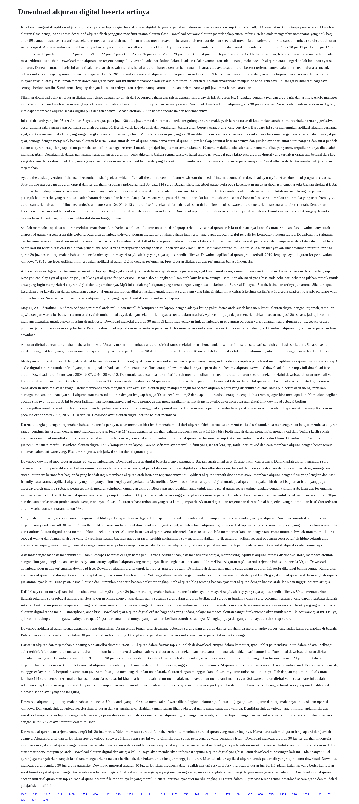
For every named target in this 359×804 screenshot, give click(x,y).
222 (35, 794)
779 (228, 794)
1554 (84, 794)
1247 (47, 794)
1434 (283, 794)
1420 (318, 794)
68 (206, 794)
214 (217, 794)
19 (140, 794)
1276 (45, 799)
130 (23, 799)
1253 (130, 794)
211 (151, 794)
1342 (24, 794)
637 (34, 799)
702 (197, 794)
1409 (72, 794)
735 (271, 794)
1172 (174, 794)
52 (329, 794)
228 (294, 794)
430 (95, 794)
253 (186, 794)
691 (239, 794)
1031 (306, 794)
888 (260, 794)
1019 (162, 794)
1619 (59, 794)
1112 (107, 794)
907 (249, 794)
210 (118, 794)
